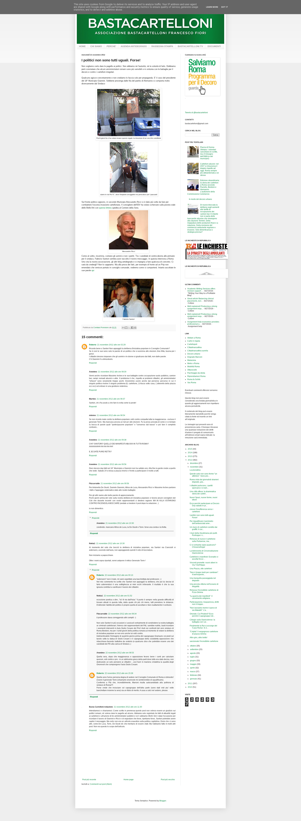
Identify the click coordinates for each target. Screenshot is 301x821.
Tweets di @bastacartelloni (196, 112)
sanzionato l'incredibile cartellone (204, 641)
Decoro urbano (193, 354)
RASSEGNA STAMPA (162, 46)
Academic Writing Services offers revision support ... (201, 290)
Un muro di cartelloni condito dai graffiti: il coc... (203, 528)
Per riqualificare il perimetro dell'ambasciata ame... (201, 522)
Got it (224, 7)
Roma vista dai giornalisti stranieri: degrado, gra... (204, 480)
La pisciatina (195, 470)
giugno (193, 660)
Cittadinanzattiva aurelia (197, 351)
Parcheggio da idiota (196, 373)
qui (93, 270)
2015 (190, 449)
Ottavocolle (192, 370)
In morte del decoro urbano (200, 199)
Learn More (212, 7)
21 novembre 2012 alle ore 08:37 (111, 399)
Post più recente (89, 779)
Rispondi (93, 363)
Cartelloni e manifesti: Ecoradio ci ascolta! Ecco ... (204, 558)
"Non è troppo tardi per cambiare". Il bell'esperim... (204, 573)
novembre (194, 467)
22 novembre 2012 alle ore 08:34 (122, 614)
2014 (190, 452)
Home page (129, 779)
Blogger (162, 801)
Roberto (92, 345)
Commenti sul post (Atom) (101, 784)
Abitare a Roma (194, 338)
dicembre (194, 463)
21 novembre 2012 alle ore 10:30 (120, 523)
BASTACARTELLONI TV (190, 46)
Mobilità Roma (193, 366)
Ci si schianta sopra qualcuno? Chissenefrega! (203, 546)
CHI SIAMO (96, 46)
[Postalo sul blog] (126, 327)
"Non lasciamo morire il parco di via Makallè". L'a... (203, 609)
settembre (194, 649)
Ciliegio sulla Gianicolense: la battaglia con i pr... (202, 621)
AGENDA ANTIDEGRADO (134, 46)
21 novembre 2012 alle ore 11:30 (128, 707)
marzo (193, 671)
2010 (190, 687)
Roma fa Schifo (193, 379)
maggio (193, 664)
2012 (190, 460)
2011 (190, 683)
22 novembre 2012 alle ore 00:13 (119, 575)
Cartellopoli (192, 344)
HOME (82, 46)
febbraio (194, 675)
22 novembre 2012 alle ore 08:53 (120, 653)
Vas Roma (191, 382)
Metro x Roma (193, 363)
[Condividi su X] (129, 327)
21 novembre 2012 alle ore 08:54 (111, 415)
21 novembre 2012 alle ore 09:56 (112, 464)
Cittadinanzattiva (194, 347)
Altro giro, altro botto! (198, 637)
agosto (193, 653)
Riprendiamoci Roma (196, 376)
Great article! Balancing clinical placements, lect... (200, 299)
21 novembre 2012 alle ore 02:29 (111, 345)
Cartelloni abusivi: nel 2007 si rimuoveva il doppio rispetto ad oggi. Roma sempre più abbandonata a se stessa (209, 169)
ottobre (193, 646)
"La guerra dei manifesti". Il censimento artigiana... (201, 597)
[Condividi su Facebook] (132, 327)
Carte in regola (193, 341)
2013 (190, 456)
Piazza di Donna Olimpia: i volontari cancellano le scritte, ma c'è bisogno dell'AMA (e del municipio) (209, 153)
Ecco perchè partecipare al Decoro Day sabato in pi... (204, 504)
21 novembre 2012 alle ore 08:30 (112, 372)
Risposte (95, 518)
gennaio (194, 679)
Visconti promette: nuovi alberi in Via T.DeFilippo (203, 564)
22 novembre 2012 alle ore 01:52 (118, 596)
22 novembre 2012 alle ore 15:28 (119, 673)
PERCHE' (111, 46)
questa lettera (105, 208)
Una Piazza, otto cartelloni (201, 568)
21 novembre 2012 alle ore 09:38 (112, 440)
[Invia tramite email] (123, 327)
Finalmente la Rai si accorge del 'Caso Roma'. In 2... (203, 627)
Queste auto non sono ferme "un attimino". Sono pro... (203, 475)
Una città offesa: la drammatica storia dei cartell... (203, 492)
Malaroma (191, 360)
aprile (192, 668)
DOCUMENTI (214, 46)
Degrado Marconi (194, 357)
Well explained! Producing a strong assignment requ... (202, 307)
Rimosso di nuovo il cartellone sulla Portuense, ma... (202, 540)
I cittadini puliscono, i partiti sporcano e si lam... (201, 486)
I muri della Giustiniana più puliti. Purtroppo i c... (203, 534)
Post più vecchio (168, 779)
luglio (192, 657)
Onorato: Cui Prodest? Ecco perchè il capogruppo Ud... (202, 615)
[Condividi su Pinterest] (135, 327)
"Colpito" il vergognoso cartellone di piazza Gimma (204, 632)
